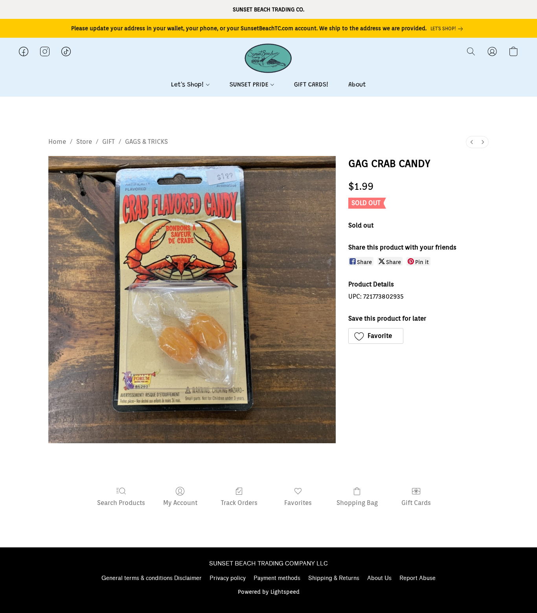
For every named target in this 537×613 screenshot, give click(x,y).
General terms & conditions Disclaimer (151, 578)
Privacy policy (228, 578)
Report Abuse (417, 578)
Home (57, 141)
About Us (379, 578)
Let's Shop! (188, 85)
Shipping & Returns (333, 578)
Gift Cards (416, 503)
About (357, 85)
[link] (448, 29)
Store (84, 141)
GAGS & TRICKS (146, 141)
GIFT (108, 141)
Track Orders (239, 503)
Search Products (121, 503)
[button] (268, 59)
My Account (180, 503)
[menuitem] (471, 142)
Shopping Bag (357, 503)
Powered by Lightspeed (269, 592)
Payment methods (277, 578)
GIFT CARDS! (311, 85)
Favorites (298, 503)
